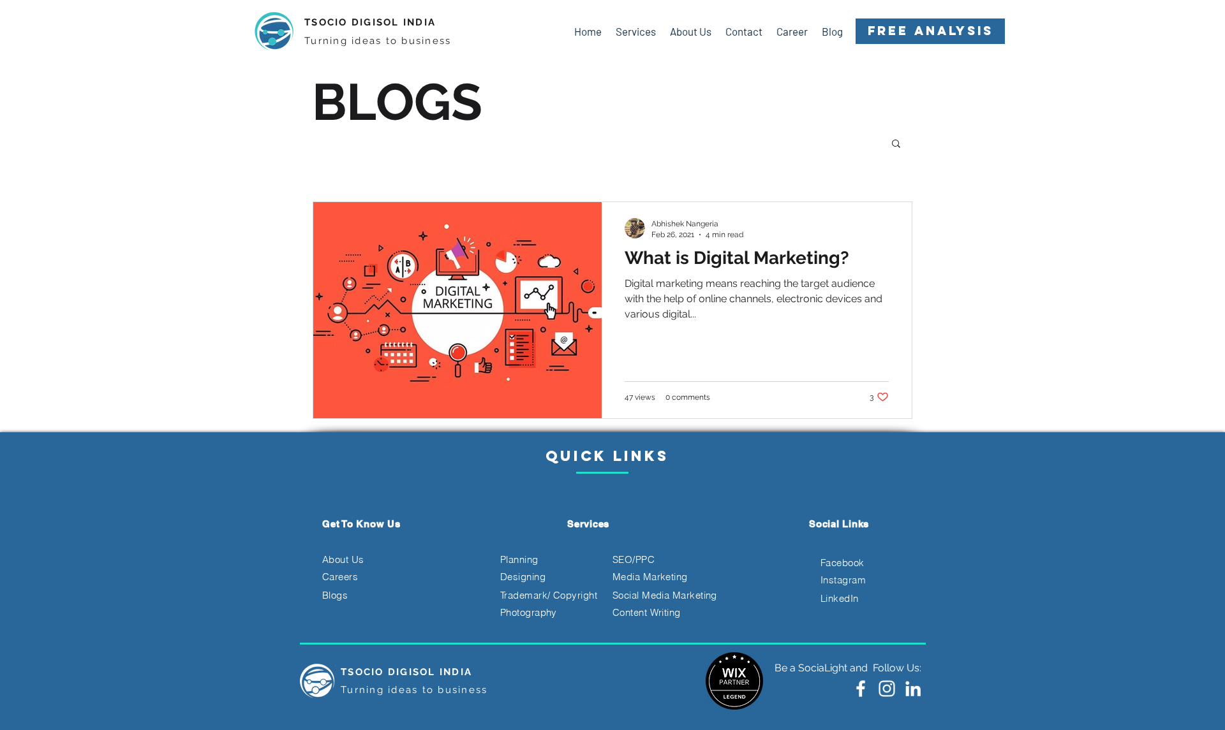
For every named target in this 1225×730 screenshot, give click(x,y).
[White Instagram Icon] (887, 688)
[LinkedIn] (913, 688)
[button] (896, 144)
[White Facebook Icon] (861, 688)
